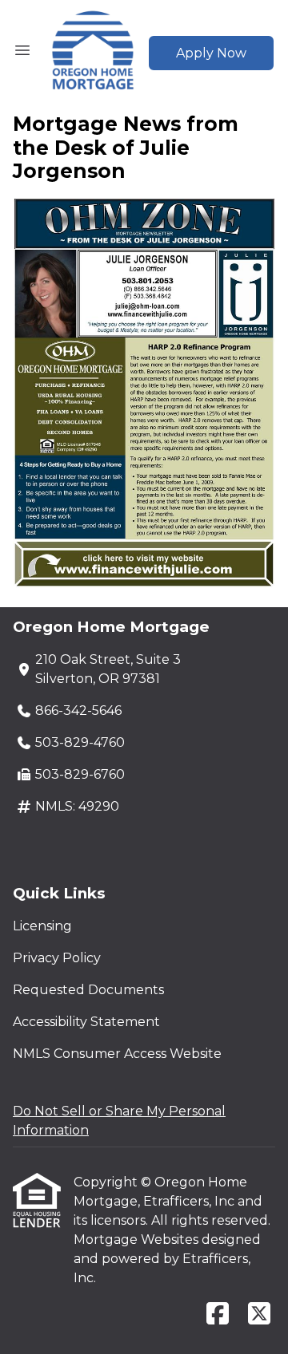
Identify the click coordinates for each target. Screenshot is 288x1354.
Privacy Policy (57, 957)
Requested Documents (88, 989)
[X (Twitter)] (259, 1314)
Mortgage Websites (138, 1239)
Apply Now (211, 53)
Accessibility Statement (86, 1021)
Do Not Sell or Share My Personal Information (119, 1120)
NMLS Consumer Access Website (117, 1053)
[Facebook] (218, 1314)
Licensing (42, 926)
